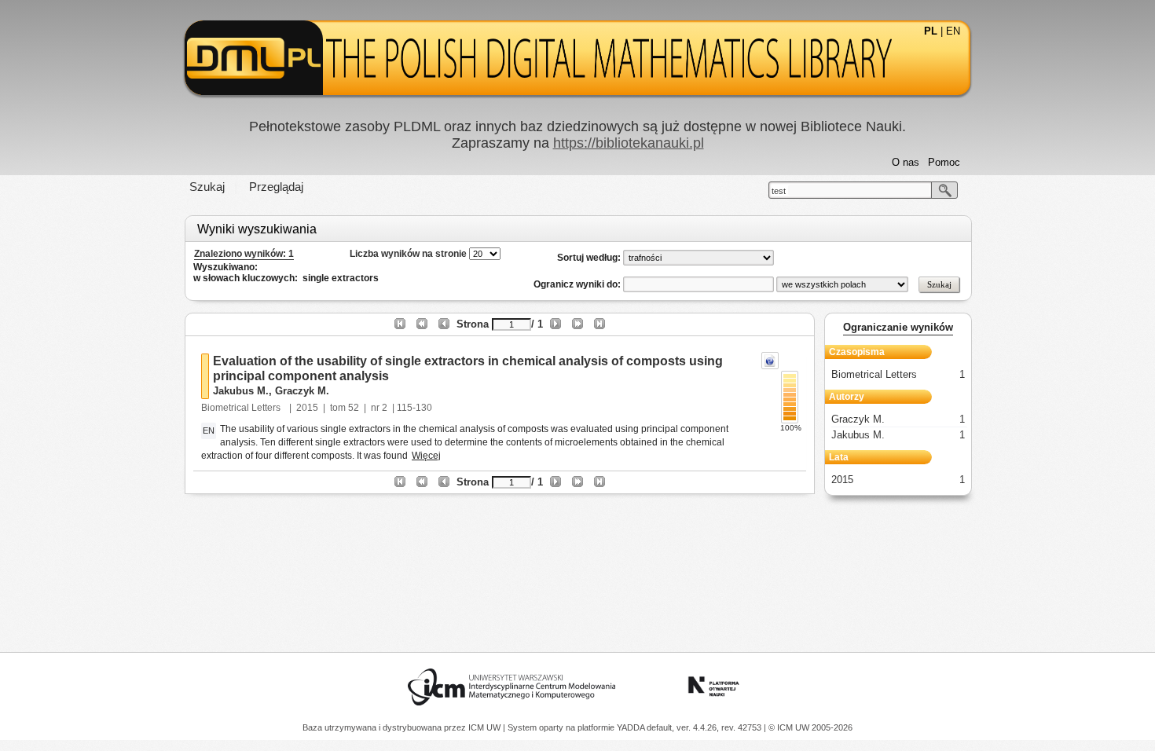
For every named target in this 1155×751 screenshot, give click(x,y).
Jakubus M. (241, 391)
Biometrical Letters (242, 407)
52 (353, 407)
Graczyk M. (302, 391)
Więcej (426, 455)
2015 (307, 407)
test (779, 191)
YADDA (632, 727)
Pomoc (944, 162)
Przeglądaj (276, 186)
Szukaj (207, 186)
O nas (905, 162)
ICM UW (485, 727)
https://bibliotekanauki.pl (628, 143)
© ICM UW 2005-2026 (810, 727)
